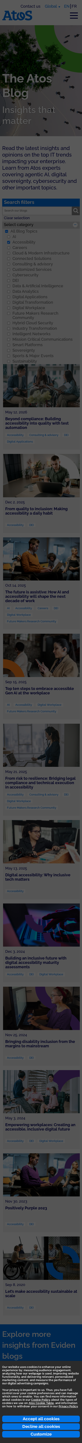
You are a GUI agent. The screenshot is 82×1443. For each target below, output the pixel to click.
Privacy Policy (68, 1406)
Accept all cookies (41, 1418)
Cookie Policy (40, 1399)
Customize (41, 1434)
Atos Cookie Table (41, 1403)
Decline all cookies (41, 1426)
